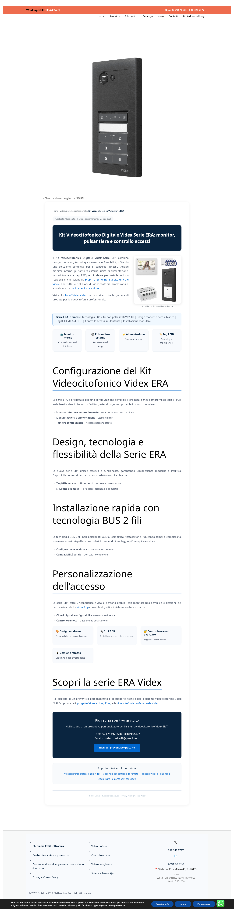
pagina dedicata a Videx (85, 288)
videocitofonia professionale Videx (137, 703)
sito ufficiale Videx (74, 295)
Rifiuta (183, 903)
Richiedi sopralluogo (194, 16)
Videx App (83, 607)
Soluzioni (130, 16)
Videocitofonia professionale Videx (82, 773)
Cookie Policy (139, 796)
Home (101, 16)
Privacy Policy (126, 796)
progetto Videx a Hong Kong (94, 703)
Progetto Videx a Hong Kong (155, 773)
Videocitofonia (99, 846)
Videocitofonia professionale (73, 210)
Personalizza (203, 903)
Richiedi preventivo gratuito (117, 747)
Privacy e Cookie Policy (45, 877)
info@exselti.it (175, 864)
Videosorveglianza (64, 198)
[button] (185, 10)
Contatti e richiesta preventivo (51, 855)
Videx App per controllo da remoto (120, 773)
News (161, 16)
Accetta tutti (162, 903)
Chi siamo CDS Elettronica (48, 846)
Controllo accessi (100, 855)
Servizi (113, 16)
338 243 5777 (176, 850)
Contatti (173, 16)
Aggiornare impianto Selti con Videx (117, 778)
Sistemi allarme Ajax (102, 873)
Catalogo (148, 16)
